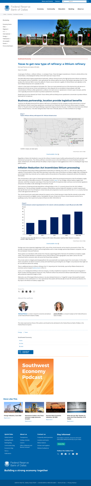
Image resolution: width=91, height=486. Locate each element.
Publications (6, 38)
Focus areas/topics (8, 46)
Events (5, 43)
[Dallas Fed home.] (27, 466)
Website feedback (42, 448)
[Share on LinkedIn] (23, 292)
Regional (5, 29)
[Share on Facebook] (26, 292)
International (6, 34)
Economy (10, 14)
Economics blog (9, 448)
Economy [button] (40, 9)
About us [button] (81, 9)
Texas (26, 332)
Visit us (6, 451)
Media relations (41, 443)
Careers (57, 1)
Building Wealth (9, 440)
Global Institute (9, 437)
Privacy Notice (72, 482)
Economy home (7, 24)
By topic (21, 346)
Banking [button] (71, 9)
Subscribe (61, 444)
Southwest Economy (18, 14)
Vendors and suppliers (43, 445)
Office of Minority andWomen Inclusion (26, 446)
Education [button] (61, 9)
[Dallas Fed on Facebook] (66, 454)
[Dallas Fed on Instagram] (69, 454)
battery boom (36, 268)
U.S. (4, 31)
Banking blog (8, 443)
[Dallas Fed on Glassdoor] (77, 454)
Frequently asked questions (45, 437)
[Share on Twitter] (19, 292)
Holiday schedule (25, 440)
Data (4, 27)
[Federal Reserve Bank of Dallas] (17, 8)
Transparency (24, 437)
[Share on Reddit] (30, 292)
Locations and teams (43, 440)
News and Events (47, 1)
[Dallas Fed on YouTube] (73, 454)
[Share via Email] (34, 292)
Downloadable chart (52, 154)
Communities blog (10, 445)
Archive (21, 343)
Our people (6, 41)
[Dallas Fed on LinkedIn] (62, 454)
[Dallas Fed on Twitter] (58, 454)
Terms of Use (62, 482)
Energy (5, 36)
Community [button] (51, 9)
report (56, 180)
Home (4, 14)
